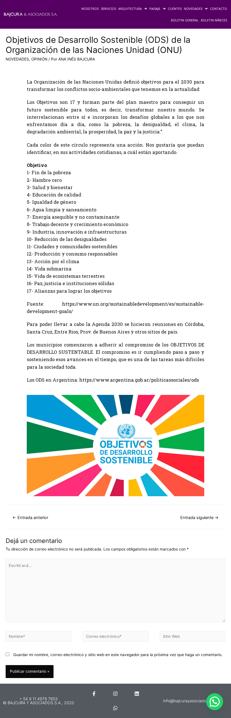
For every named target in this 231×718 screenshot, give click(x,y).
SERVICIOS (108, 8)
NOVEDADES (193, 8)
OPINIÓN (39, 59)
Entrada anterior (30, 517)
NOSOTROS (90, 8)
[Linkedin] (137, 693)
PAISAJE (154, 8)
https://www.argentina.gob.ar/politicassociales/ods (139, 380)
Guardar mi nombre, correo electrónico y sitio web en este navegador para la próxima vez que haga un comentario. (118, 654)
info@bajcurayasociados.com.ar (192, 700)
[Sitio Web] (192, 637)
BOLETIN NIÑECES (214, 20)
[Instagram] (115, 693)
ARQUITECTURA (130, 8)
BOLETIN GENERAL (185, 20)
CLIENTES (175, 8)
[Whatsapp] (115, 708)
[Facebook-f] (94, 693)
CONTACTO (218, 8)
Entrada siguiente (199, 517)
